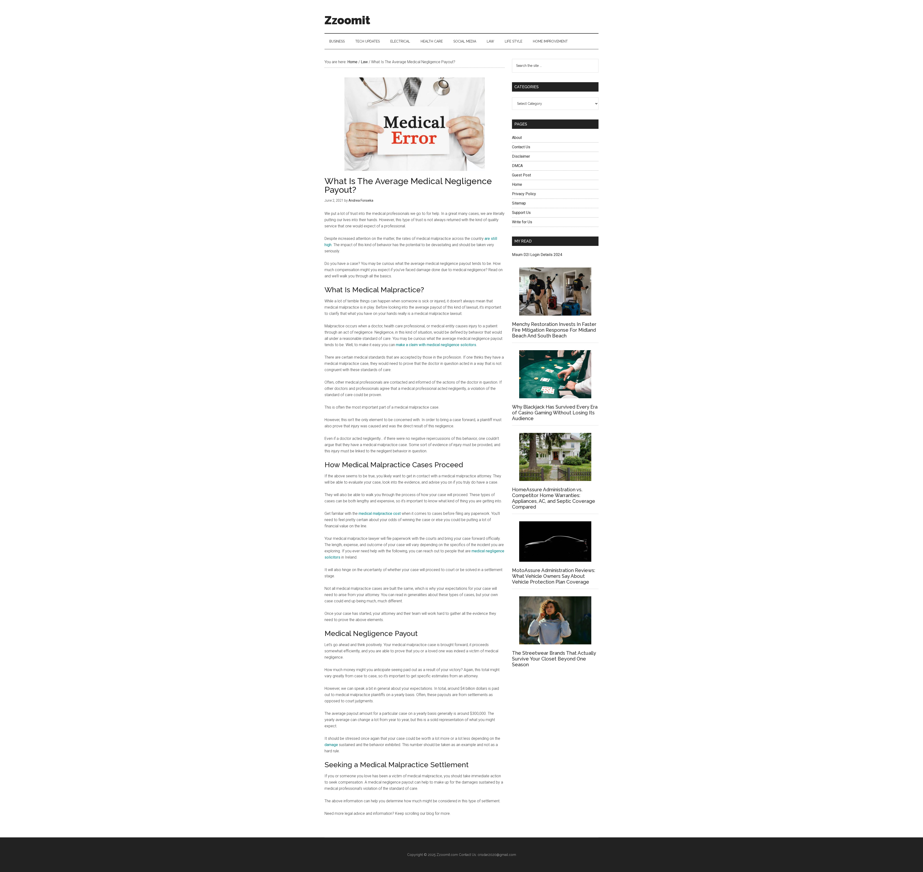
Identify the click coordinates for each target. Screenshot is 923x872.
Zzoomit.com (447, 855)
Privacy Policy (524, 194)
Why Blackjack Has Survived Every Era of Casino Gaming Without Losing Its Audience (555, 412)
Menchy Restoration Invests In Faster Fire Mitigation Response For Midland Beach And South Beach (554, 330)
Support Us (521, 212)
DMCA (517, 165)
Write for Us (522, 222)
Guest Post (521, 175)
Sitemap (519, 203)
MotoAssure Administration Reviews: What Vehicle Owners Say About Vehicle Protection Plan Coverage (553, 576)
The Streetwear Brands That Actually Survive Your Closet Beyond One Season (554, 658)
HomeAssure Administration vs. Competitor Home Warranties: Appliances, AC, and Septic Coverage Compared (553, 498)
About (517, 137)
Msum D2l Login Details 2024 (537, 254)
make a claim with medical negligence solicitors (436, 345)
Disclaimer (521, 156)
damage (331, 744)
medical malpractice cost (380, 513)
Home (517, 184)
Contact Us (521, 147)
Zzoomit (347, 20)
